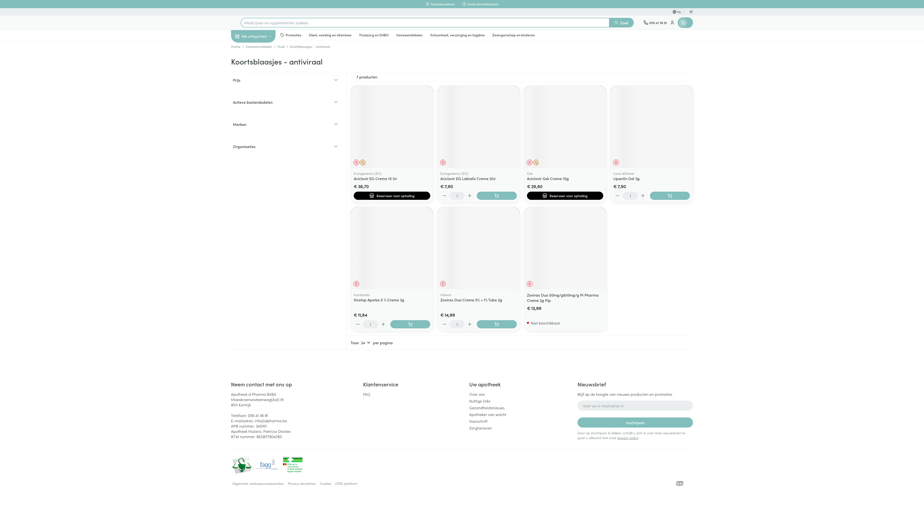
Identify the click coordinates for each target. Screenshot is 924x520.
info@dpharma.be (271, 420)
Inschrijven (635, 422)
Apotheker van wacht (487, 414)
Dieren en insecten (262, 153)
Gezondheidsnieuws (487, 407)
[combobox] (425, 22)
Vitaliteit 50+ (262, 112)
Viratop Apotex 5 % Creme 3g (379, 299)
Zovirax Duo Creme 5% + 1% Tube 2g (471, 299)
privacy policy (627, 437)
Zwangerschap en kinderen (262, 97)
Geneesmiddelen (262, 166)
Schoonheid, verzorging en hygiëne (262, 62)
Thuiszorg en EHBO (262, 139)
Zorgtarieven (480, 427)
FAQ (366, 394)
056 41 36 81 (258, 415)
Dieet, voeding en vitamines (262, 80)
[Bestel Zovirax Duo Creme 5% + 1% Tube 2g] (497, 324)
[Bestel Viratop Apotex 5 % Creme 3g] (410, 324)
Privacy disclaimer (302, 483)
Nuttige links (479, 400)
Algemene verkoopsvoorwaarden (258, 483)
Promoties (243, 47)
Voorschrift (478, 421)
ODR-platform (346, 483)
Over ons (477, 394)
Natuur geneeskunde (262, 126)
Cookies (325, 483)
